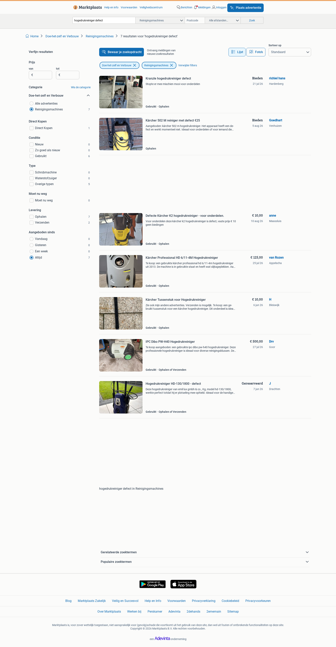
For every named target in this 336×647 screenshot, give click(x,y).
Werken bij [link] (134, 611)
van (31, 68)
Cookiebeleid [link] (230, 601)
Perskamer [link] (155, 611)
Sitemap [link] (233, 611)
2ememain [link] (213, 611)
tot (58, 68)
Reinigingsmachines (156, 65)
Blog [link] (68, 601)
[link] (87, 7)
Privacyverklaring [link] (203, 601)
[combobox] (104, 20)
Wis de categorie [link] (81, 87)
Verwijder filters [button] (187, 65)
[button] (202, 7)
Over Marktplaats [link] (109, 611)
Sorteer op (275, 45)
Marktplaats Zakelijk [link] (92, 601)
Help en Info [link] (153, 601)
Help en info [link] (111, 7)
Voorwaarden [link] (129, 7)
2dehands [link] (193, 611)
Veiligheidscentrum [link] (151, 7)
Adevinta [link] (174, 611)
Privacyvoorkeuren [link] (258, 601)
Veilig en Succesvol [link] (125, 601)
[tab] (237, 52)
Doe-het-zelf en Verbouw (116, 65)
